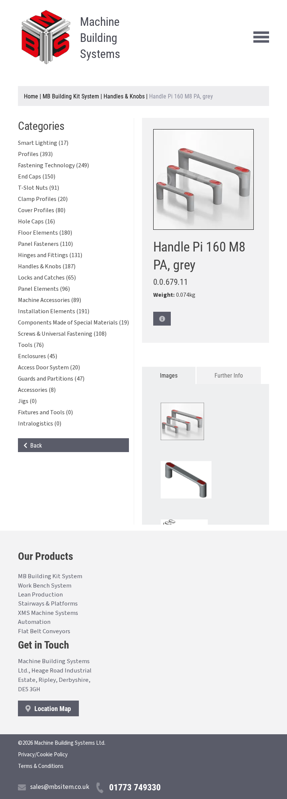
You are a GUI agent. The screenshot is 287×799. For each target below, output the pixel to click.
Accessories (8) (37, 390)
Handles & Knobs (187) (46, 266)
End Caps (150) (36, 177)
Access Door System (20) (49, 367)
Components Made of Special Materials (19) (73, 322)
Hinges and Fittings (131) (50, 255)
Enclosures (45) (37, 356)
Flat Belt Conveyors (44, 631)
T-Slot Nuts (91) (38, 188)
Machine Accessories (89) (49, 300)
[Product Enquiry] (162, 319)
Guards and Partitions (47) (51, 379)
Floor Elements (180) (45, 233)
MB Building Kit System (71, 96)
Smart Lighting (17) (43, 143)
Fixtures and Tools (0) (45, 412)
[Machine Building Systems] (46, 37)
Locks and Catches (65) (47, 278)
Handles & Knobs (124, 96)
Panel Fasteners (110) (45, 244)
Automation (34, 622)
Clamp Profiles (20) (43, 199)
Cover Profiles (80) (41, 210)
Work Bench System (44, 586)
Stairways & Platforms (48, 604)
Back (34, 445)
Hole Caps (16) (36, 221)
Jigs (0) (27, 401)
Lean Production (40, 595)
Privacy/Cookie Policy (43, 754)
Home (31, 96)
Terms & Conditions (41, 766)
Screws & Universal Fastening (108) (62, 334)
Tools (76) (31, 345)
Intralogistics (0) (39, 424)
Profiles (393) (35, 154)
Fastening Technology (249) (53, 165)
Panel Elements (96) (44, 289)
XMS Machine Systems (48, 613)
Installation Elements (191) (53, 311)
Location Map (52, 708)
